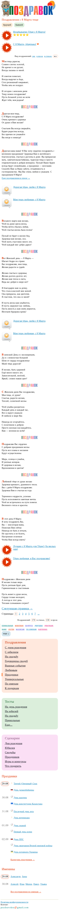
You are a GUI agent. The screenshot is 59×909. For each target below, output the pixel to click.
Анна (24, 876)
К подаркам (12, 688)
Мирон (28, 884)
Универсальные (14, 679)
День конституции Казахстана (28, 804)
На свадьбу (11, 656)
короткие (19, 625)
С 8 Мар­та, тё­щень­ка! (24, 44)
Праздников (12, 756)
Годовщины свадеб (16, 661)
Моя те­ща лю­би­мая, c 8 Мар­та (29, 199)
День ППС (19, 839)
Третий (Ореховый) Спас (25, 783)
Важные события (15, 665)
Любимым (11, 670)
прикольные (7, 625)
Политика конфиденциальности (14, 902)
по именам (31, 629)
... (38, 613)
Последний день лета (24, 811)
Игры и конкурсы (15, 761)
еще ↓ (6, 633)
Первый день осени (23, 831)
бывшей (19, 25)
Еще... (8, 724)
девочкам (48, 625)
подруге (29, 625)
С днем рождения (15, 647)
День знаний (20, 825)
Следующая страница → (17, 608)
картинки (42, 629)
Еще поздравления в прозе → (16, 178)
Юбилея (10, 747)
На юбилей (11, 711)
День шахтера (20, 797)
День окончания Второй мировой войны (33, 845)
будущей (7, 25)
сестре (11, 629)
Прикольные (12, 720)
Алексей (14, 884)
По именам (11, 683)
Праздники (11, 674)
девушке (39, 625)
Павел (36, 884)
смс (33, 56)
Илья (22, 884)
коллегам (20, 629)
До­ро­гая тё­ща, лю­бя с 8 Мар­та (29, 187)
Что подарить (13, 765)
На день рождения (16, 706)
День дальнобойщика (24, 790)
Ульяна (43, 884)
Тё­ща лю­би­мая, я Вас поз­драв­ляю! (31, 558)
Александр (16, 876)
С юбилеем (11, 652)
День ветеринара (22, 817)
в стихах (48, 56)
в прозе (40, 56)
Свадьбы (10, 752)
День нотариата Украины (26, 852)
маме (4, 629)
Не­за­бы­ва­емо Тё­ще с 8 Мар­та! (29, 32)
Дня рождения (13, 743)
